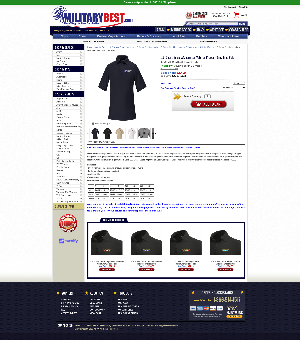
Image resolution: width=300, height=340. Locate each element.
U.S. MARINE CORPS (128, 306)
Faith (58, 120)
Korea (59, 130)
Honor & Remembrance (68, 126)
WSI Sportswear (64, 195)
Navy (200, 30)
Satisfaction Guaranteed (196, 15)
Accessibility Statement (67, 201)
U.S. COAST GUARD (128, 313)
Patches (201, 36)
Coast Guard (238, 30)
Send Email (96, 303)
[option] (95, 133)
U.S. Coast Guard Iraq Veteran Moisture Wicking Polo (186, 263)
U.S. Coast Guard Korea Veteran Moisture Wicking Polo (225, 263)
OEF (58, 154)
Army (160, 30)
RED (58, 173)
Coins (82, 36)
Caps (64, 36)
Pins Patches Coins (65, 89)
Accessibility (69, 313)
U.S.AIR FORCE (125, 310)
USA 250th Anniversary (67, 179)
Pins (178, 36)
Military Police (63, 139)
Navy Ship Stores (64, 145)
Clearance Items (228, 36)
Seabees (60, 176)
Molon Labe (62, 142)
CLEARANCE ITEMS (64, 206)
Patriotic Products (65, 161)
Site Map (95, 306)
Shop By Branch (101, 47)
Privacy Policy (69, 306)
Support (66, 299)
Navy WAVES (62, 148)
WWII (59, 198)
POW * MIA (62, 164)
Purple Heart (62, 167)
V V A (59, 186)
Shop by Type (62, 69)
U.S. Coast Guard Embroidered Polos (175, 47)
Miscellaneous (63, 86)
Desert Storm (63, 117)
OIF (58, 158)
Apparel (60, 73)
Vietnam (60, 189)
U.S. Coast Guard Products (121, 47)
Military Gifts (62, 83)
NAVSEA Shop (63, 151)
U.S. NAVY (123, 303)
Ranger (60, 170)
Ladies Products (64, 133)
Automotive (62, 76)
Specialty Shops (64, 94)
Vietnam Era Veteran (66, 192)
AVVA (59, 114)
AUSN (59, 111)
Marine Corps (181, 30)
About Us (243, 7)
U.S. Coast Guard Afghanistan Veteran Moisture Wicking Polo (107, 263)
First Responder (64, 123)
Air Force (216, 30)
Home (89, 47)
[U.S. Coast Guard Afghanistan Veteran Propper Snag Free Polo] (100, 124)
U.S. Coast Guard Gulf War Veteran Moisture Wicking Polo (146, 263)
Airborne (60, 101)
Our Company (97, 310)
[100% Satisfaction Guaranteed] (69, 223)
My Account (230, 7)
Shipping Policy (70, 303)
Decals (149, 36)
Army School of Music (67, 105)
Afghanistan (62, 98)
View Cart (95, 313)
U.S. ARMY (123, 299)
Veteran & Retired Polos (203, 47)
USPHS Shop (63, 183)
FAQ (63, 310)
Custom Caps (111, 36)
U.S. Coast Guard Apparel (146, 47)
